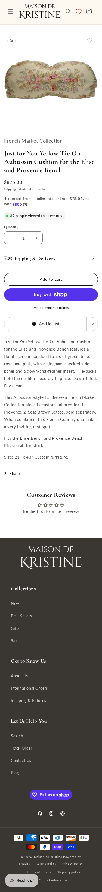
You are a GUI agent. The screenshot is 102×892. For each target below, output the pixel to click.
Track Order (21, 748)
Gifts (15, 628)
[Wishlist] (78, 11)
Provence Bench (67, 438)
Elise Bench (31, 438)
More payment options (51, 308)
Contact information (54, 880)
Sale (14, 640)
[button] (11, 11)
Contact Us (21, 760)
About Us (19, 676)
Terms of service (39, 872)
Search (17, 736)
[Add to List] (89, 40)
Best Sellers (21, 615)
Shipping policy (69, 872)
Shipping (10, 189)
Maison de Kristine (48, 856)
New (15, 603)
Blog (15, 772)
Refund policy (46, 863)
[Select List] (92, 324)
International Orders (29, 688)
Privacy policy (72, 863)
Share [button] (15, 473)
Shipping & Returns (28, 700)
